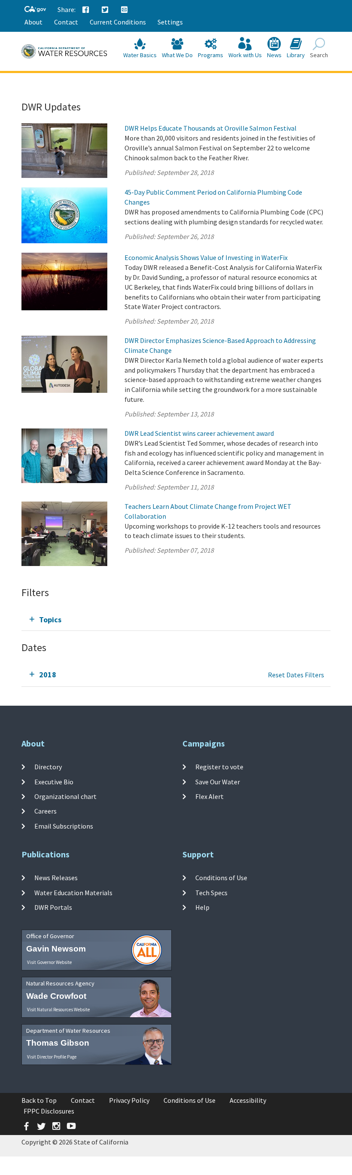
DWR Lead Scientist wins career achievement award (199, 433)
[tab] (176, 619)
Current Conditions (118, 22)
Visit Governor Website (49, 962)
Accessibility (248, 1100)
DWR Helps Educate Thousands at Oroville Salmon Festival (210, 128)
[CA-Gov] (35, 9)
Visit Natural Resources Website (58, 1010)
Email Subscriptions (63, 825)
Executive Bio (53, 781)
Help (202, 907)
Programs (210, 55)
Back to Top (39, 1100)
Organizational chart (65, 796)
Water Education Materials (73, 892)
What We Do (177, 55)
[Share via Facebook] (86, 10)
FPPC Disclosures (49, 1111)
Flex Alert (209, 796)
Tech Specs (211, 892)
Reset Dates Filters (296, 674)
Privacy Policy (129, 1100)
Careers (45, 811)
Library (296, 55)
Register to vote (219, 766)
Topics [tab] (50, 619)
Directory (48, 766)
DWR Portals (53, 907)
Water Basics (140, 55)
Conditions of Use (221, 877)
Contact (66, 22)
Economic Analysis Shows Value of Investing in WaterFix (206, 257)
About (33, 22)
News (274, 55)
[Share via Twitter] (105, 10)
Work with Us (245, 55)
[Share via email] (124, 10)
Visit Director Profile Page (51, 1057)
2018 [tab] (47, 674)
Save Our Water (217, 781)
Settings (170, 22)
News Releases (56, 877)
